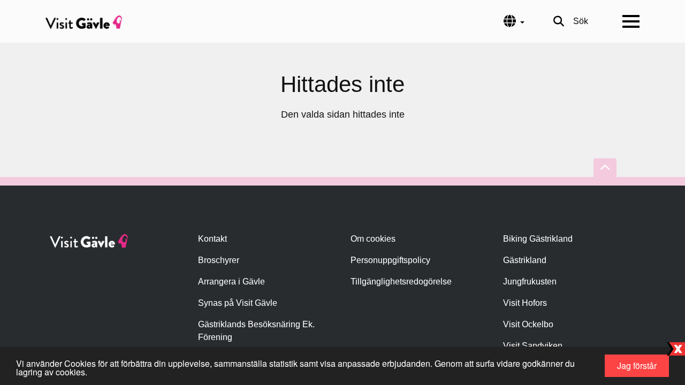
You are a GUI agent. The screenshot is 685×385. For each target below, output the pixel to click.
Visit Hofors (525, 302)
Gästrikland (524, 260)
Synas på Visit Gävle (237, 302)
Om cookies (373, 238)
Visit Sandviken (532, 345)
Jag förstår (637, 365)
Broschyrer (218, 260)
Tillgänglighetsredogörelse (401, 281)
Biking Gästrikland (538, 238)
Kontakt (212, 238)
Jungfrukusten (530, 281)
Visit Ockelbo (528, 324)
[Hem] (83, 21)
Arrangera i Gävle (231, 281)
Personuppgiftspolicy (390, 260)
